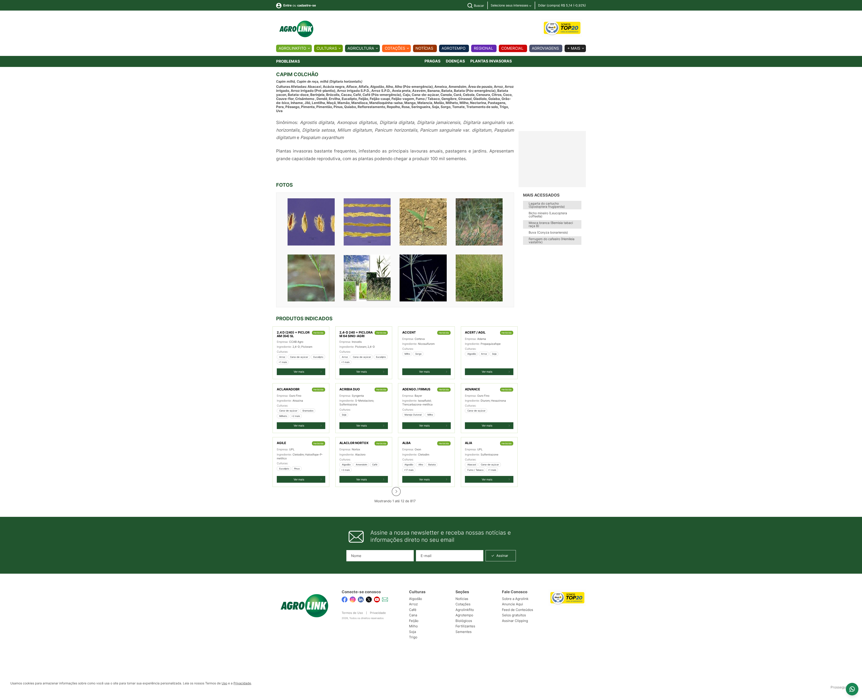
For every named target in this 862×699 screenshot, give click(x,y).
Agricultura (360, 48)
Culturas (327, 48)
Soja (412, 632)
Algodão (415, 599)
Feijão (413, 621)
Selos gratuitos (514, 615)
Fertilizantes (465, 626)
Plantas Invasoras (491, 61)
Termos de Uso (352, 613)
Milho (413, 626)
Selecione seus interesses (510, 5)
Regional (483, 48)
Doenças (455, 61)
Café (412, 610)
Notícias (424, 48)
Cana (413, 615)
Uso (224, 683)
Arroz (413, 604)
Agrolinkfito (292, 48)
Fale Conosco (514, 592)
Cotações (395, 48)
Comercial (512, 48)
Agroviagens (545, 48)
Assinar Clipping (515, 621)
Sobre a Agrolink (515, 599)
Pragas (432, 61)
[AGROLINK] (296, 29)
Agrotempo (454, 48)
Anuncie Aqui (512, 604)
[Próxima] (396, 491)
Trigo (413, 637)
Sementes (463, 632)
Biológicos (463, 621)
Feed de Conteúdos (517, 610)
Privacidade (378, 613)
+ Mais (573, 48)
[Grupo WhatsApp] (852, 689)
